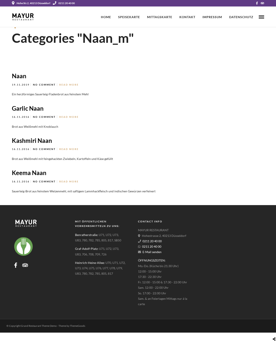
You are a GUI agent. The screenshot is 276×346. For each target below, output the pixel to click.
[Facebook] (15, 265)
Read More (69, 84)
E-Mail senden (152, 252)
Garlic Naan (28, 108)
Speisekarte (129, 17)
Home (106, 17)
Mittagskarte (159, 17)
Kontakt (187, 17)
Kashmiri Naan (32, 140)
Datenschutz (241, 17)
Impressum (212, 17)
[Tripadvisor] (262, 3)
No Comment (44, 84)
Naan (19, 76)
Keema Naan (29, 172)
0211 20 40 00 (66, 3)
